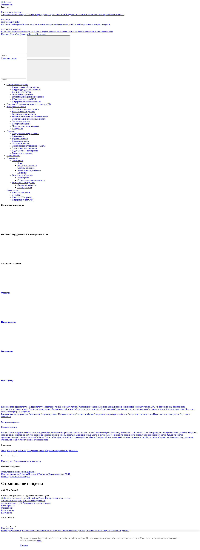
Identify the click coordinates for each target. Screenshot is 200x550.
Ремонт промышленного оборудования (30, 116)
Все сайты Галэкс (36, 498)
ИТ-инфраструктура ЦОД (24, 99)
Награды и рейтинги (27, 165)
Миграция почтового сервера (25, 126)
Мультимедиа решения (22, 94)
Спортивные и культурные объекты (28, 146)
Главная (4, 476)
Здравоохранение (20, 138)
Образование (18, 136)
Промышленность (20, 141)
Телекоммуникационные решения (28, 97)
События (16, 195)
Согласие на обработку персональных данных (107, 530)
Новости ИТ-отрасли (22, 197)
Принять (24, 545)
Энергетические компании (24, 148)
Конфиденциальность (11, 530)
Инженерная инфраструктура (25, 87)
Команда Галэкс (24, 187)
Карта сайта (6, 513)
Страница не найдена (20, 476)
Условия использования (33, 530)
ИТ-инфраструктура (21, 92)
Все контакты (7, 510)
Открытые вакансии (26, 185)
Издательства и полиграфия (25, 151)
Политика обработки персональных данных (64, 530)
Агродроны (17, 128)
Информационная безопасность (26, 102)
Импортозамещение (21, 124)
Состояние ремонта (21, 121)
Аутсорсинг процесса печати (25, 109)
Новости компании (21, 192)
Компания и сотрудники (23, 182)
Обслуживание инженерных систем (28, 119)
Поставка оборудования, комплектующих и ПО (29, 104)
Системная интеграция (17, 84)
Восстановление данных (23, 111)
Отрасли (10, 131)
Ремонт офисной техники (24, 114)
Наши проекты (13, 155)
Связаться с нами (9, 58)
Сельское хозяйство (21, 143)
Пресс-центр (12, 190)
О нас (20, 163)
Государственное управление (25, 133)
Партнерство (23, 178)
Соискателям (7, 528)
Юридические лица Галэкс (57, 498)
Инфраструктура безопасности (26, 89)
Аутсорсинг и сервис (16, 106)
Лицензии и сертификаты (29, 170)
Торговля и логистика (22, 153)
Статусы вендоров (26, 168)
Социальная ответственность (30, 180)
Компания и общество (22, 175)
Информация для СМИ (22, 200)
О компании (12, 158)
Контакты (22, 173)
